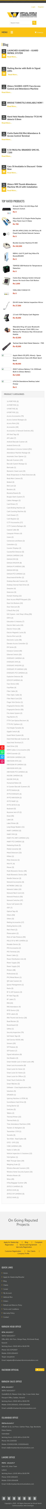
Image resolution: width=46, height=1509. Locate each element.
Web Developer (29, 1506)
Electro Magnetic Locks (15, 632)
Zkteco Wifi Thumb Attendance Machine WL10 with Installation (22, 185)
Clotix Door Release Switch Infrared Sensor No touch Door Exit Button (26, 279)
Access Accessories (13, 416)
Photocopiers (11, 933)
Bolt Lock (10, 486)
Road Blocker (11, 1021)
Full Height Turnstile (14, 728)
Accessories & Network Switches (18, 431)
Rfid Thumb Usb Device (15, 1018)
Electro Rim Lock (13, 636)
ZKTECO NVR (11, 1197)
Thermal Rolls (11, 1120)
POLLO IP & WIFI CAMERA (16, 941)
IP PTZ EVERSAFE (13, 794)
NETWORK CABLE (13, 886)
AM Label (10, 438)
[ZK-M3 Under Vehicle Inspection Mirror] (6, 305)
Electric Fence (12, 629)
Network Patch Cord (14, 893)
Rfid (8, 1003)
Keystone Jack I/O (13, 812)
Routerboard (11, 1025)
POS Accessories (12, 948)
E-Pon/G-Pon (11, 610)
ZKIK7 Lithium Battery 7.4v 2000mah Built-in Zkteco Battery (27, 370)
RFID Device (11, 1010)
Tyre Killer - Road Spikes (15, 1139)
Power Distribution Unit (15, 959)
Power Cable (11, 955)
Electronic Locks (12, 640)
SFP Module (11, 1047)
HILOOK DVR (11, 779)
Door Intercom (12, 607)
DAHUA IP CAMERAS (14, 566)
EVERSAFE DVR (12, 662)
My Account (7, 1293)
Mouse (9, 867)
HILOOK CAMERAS (13, 776)
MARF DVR (11, 834)
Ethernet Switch (12, 654)
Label (9, 820)
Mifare (9, 856)
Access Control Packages (15, 420)
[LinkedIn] (29, 1498)
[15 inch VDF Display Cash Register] (6, 318)
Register (41, 7)
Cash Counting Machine (15, 511)
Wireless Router (12, 1175)
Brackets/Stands (12, 493)
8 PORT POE (11, 412)
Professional (11, 974)
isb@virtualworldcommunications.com (20, 1448)
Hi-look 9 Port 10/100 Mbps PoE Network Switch (25, 207)
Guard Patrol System (14, 735)
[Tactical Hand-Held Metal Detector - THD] (6, 346)
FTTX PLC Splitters (13, 724)
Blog (26, 1242)
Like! (40, 1369)
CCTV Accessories (13, 522)
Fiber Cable (11, 691)
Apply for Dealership (11, 1242)
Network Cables (12, 889)
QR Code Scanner (13, 981)
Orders (5, 1301)
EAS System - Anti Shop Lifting (17, 614)
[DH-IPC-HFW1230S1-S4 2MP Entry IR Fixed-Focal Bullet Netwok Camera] (6, 234)
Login (33, 7)
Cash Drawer (11, 515)
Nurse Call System (13, 904)
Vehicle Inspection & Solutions (18, 1153)
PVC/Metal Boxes (13, 977)
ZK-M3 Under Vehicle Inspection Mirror (28, 302)
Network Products (13, 897)
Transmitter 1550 (13, 1131)
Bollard (9, 482)
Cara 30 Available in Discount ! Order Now (24, 168)
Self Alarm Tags (12, 1036)
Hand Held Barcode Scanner (17, 739)
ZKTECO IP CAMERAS (14, 1194)
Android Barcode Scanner (16, 442)
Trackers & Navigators (14, 1128)
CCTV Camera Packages (15, 526)
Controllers (11, 544)
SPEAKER (10, 1095)
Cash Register (11, 519)
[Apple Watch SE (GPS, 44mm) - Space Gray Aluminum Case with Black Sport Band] (6, 359)
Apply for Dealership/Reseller (13, 1277)
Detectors (10, 592)
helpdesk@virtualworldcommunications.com (22, 1360)
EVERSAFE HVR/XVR (14, 665)
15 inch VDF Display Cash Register (26, 314)
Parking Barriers (12, 926)
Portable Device (12, 944)
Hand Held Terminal (14, 742)
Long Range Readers (14, 827)
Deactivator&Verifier (14, 577)
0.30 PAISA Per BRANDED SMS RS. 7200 (23, 151)
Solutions (10, 1091)
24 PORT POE (11, 405)
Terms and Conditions (11, 1309)
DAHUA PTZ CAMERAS (15, 574)
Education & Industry (14, 621)
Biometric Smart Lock (14, 471)
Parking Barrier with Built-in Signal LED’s (23, 69)
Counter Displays (13, 548)
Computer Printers (13, 533)
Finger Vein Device (13, 702)
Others (9, 915)
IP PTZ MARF (11, 801)
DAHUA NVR (11, 570)
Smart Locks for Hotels (15, 1073)
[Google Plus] (35, 1498)
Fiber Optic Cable (13, 695)
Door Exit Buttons (13, 603)
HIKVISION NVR (12, 768)
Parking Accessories (14, 922)
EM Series (10, 647)
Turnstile (10, 1135)
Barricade (10, 467)
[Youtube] (14, 1498)
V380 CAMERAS (12, 1146)
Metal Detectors (12, 853)
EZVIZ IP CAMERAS (13, 680)
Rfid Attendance (12, 1007)
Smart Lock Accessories (15, 1065)
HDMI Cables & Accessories (16, 750)
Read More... (12, 57)
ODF (8, 908)
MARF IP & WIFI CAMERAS (16, 838)
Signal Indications (13, 1054)
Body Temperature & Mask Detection (20, 475)
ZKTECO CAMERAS (13, 1186)
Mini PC (9, 864)
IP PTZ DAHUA (12, 790)
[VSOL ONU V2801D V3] (6, 293)
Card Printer (11, 504)
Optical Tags (11, 911)
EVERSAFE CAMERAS (14, 658)
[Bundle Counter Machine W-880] (6, 245)
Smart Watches (12, 1084)
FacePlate (10, 687)
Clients (5, 1285)
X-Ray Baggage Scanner (15, 1183)
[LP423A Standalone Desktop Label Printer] (6, 385)
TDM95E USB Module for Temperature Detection (27, 266)
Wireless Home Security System (18, 1172)
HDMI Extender (12, 753)
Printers (9, 970)
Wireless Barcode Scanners (16, 1168)
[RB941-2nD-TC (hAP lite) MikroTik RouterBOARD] (6, 257)
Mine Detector (12, 860)
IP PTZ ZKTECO (12, 805)
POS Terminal (11, 952)
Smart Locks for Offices (15, 1076)
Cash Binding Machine (15, 508)
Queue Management (14, 985)
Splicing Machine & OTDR (16, 1098)
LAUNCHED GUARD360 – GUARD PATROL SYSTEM (22, 52)
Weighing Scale (12, 1164)
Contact (6, 1317)
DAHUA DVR (11, 559)
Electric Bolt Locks (13, 625)
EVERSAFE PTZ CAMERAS (16, 673)
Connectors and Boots (14, 541)
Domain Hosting (12, 596)
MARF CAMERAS (13, 831)
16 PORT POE (11, 401)
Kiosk (9, 816)
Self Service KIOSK (13, 1040)
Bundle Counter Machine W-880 (25, 243)
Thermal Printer (12, 1117)
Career (5, 1289)
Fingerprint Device (13, 706)
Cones (9, 537)
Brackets (10, 489)
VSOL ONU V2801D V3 (21, 290)
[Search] (34, 23)
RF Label (10, 999)
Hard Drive (10, 746)
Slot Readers (11, 1058)
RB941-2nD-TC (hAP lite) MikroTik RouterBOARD (26, 254)
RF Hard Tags (11, 996)
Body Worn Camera (13, 478)
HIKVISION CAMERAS (14, 757)
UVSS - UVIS (11, 1142)
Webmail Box (8, 1297)
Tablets (9, 1113)
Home (5, 1273)
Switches (10, 1109)
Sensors (9, 1043)
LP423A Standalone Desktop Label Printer (26, 382)
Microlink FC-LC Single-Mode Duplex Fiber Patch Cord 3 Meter (27, 219)
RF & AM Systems (13, 992)
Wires (9, 1179)
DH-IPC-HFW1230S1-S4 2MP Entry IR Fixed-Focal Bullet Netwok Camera (27, 231)
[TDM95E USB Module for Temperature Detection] (6, 269)
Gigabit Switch (12, 731)
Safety (9, 1029)
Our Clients (31, 1251)
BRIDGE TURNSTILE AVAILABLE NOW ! (25, 102)
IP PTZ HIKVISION (13, 798)
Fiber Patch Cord (12, 698)
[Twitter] (9, 1498)
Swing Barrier (11, 1106)
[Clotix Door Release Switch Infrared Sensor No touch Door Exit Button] (6, 281)
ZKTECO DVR (11, 1190)
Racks (9, 988)
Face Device (11, 684)
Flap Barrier (11, 717)
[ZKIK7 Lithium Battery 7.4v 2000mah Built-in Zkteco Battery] (6, 372)
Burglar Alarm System (14, 497)
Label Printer (11, 823)
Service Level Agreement (28, 1245)
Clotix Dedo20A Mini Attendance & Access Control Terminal (23, 134)
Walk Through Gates (14, 1161)
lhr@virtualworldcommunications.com (20, 1484)
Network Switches (13, 900)
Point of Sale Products (14, 937)
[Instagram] (19, 1498)
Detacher (10, 588)
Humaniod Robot (13, 783)
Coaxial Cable (11, 530)
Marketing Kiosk (12, 845)
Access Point (11, 423)
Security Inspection (13, 1032)
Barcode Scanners (13, 460)
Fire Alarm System (13, 713)
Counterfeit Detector (14, 552)
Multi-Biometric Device (15, 871)
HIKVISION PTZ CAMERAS (16, 772)
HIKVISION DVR (12, 761)
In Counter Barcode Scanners (17, 787)
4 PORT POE (11, 409)
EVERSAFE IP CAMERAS (15, 669)
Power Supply (11, 963)
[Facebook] (4, 1498)
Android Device (12, 445)
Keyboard (10, 809)
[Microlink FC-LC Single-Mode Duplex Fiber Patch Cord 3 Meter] (6, 222)
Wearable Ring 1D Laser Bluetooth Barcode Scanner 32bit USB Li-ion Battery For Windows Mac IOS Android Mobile (27, 331)
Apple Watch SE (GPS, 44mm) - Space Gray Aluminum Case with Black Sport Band (27, 358)
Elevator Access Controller (16, 643)
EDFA (9, 618)
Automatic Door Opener (15, 456)
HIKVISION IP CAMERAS (15, 765)
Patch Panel (11, 930)
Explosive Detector (13, 676)
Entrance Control (13, 651)
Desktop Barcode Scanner (16, 581)
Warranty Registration (24, 1247)
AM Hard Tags (11, 434)
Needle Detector (13, 878)
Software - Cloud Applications (17, 1087)
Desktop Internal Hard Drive (17, 585)
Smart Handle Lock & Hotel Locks (19, 1062)
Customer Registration (13, 1251)
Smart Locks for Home (14, 1069)
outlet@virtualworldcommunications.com (21, 1408)
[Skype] (24, 1498)
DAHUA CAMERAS (13, 555)
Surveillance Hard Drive (15, 1102)
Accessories (11, 427)
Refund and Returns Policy (12, 1305)
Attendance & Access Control (17, 449)
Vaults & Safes (12, 1150)
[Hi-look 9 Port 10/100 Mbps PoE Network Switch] (6, 209)
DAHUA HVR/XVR (13, 563)
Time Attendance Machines (16, 1124)
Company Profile (23, 1253)
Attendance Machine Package (17, 453)
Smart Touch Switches (14, 1080)
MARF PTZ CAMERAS (14, 842)
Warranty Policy (9, 1313)
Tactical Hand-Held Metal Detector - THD (28, 343)
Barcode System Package (15, 464)
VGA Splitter (11, 1157)
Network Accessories (14, 882)
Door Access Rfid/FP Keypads (17, 599)
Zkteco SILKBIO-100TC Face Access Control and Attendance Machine (23, 87)
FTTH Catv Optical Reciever (16, 720)
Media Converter (13, 849)
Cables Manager (12, 500)
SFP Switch (11, 1051)
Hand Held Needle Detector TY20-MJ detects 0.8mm (24, 118)
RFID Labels (11, 1014)
